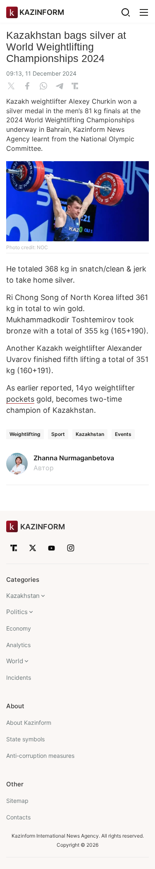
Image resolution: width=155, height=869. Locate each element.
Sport (58, 434)
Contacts (18, 817)
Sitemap (17, 800)
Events (123, 434)
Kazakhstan (90, 434)
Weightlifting (25, 434)
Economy (18, 628)
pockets (20, 399)
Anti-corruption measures (40, 755)
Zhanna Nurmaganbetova (73, 458)
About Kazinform (28, 722)
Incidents (18, 677)
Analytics (18, 644)
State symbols (25, 739)
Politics (17, 612)
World (14, 661)
